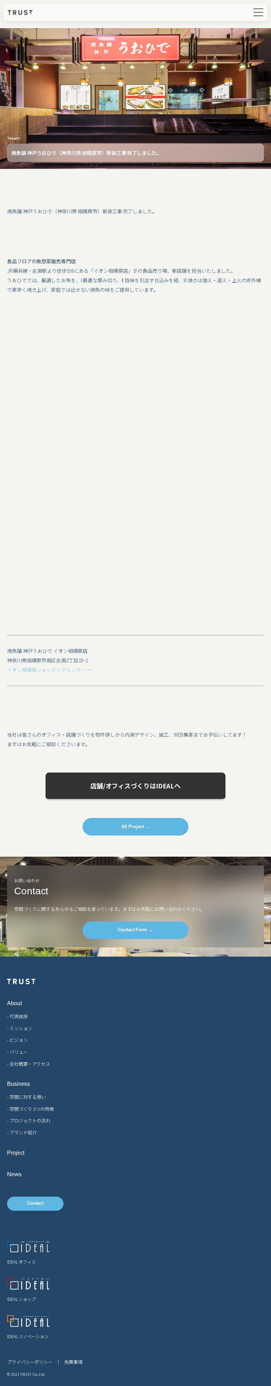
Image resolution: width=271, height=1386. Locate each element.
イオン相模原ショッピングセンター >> (49, 669)
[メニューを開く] (258, 12)
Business (18, 1084)
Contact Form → (135, 929)
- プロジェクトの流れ (28, 1120)
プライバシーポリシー (30, 1362)
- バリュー (17, 1051)
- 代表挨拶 (17, 1016)
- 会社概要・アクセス (28, 1063)
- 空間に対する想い (26, 1097)
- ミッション (19, 1028)
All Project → (135, 826)
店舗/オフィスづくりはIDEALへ (135, 785)
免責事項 (73, 1362)
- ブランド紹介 (22, 1132)
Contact (35, 1203)
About (14, 1003)
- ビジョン (17, 1040)
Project (15, 1153)
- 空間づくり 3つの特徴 (30, 1108)
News (14, 1174)
